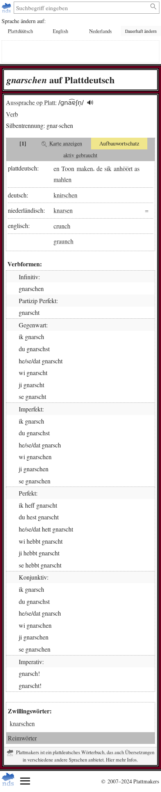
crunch (62, 225)
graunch (63, 241)
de (99, 168)
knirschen (65, 195)
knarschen (22, 723)
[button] (90, 102)
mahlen (63, 179)
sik (107, 168)
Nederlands (100, 30)
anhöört (123, 168)
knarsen (63, 210)
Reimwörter (22, 738)
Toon (67, 168)
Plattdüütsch (20, 30)
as (137, 168)
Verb (12, 114)
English (60, 30)
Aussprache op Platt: (31, 102)
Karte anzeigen (65, 143)
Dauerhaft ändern (141, 31)
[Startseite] (7, 8)
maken (85, 168)
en (56, 168)
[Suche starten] (153, 7)
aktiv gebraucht (80, 155)
